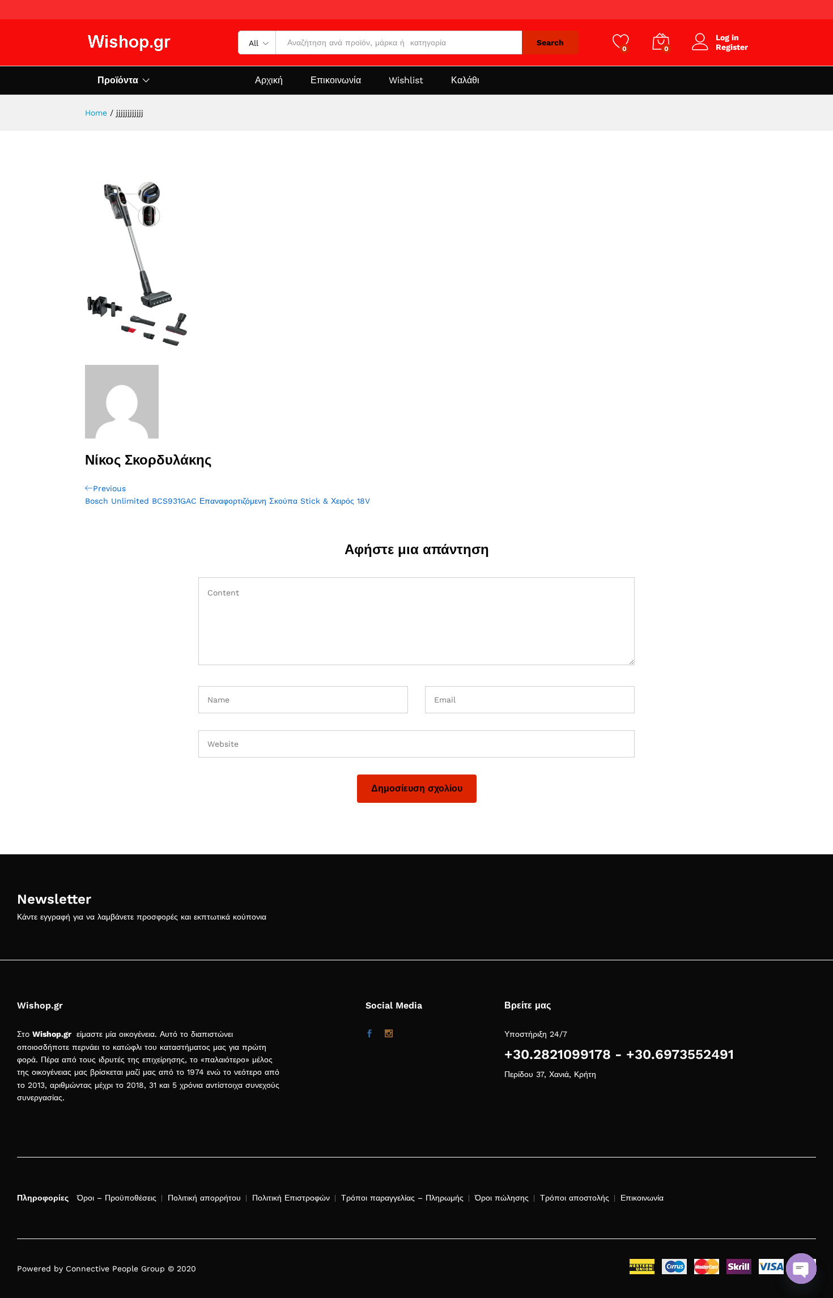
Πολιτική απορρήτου (204, 1197)
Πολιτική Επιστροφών (291, 1197)
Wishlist (406, 80)
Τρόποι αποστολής (574, 1197)
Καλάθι (465, 80)
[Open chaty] (801, 1268)
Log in (727, 37)
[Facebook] (369, 1034)
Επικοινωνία (336, 80)
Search (550, 42)
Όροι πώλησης (502, 1197)
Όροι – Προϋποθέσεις (116, 1197)
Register (732, 47)
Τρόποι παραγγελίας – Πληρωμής (402, 1197)
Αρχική (269, 80)
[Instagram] (388, 1034)
